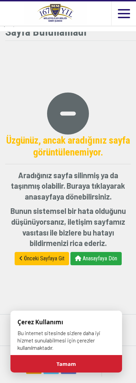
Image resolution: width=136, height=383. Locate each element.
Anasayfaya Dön (99, 258)
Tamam (66, 363)
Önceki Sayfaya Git (44, 258)
